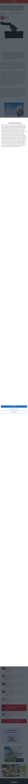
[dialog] (14, 392)
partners (8, 124)
